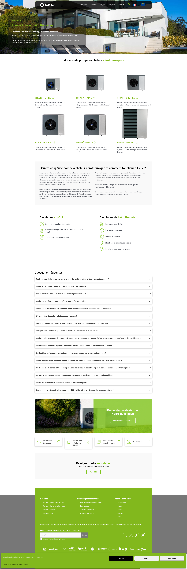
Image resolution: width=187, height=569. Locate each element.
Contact (121, 5)
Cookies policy (7, 564)
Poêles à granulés (49, 510)
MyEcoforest (121, 502)
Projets (102, 5)
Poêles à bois (48, 513)
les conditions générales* (57, 539)
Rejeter (146, 558)
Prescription (84, 506)
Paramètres (172, 558)
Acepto (121, 558)
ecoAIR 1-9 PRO (84, 98)
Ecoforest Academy (87, 513)
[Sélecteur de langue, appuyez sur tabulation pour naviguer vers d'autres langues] (135, 5)
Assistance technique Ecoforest (91, 502)
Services (94, 5)
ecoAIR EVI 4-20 (84, 142)
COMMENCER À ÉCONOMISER (123, 420)
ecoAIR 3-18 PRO (43, 142)
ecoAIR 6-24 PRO (126, 142)
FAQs (119, 517)
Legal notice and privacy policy (20, 564)
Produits (84, 5)
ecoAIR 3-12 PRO (126, 98)
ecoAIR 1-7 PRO (43, 98)
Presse (120, 506)
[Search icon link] (129, 5)
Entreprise (111, 5)
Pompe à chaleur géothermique (53, 502)
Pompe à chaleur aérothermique (54, 506)
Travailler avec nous (87, 510)
